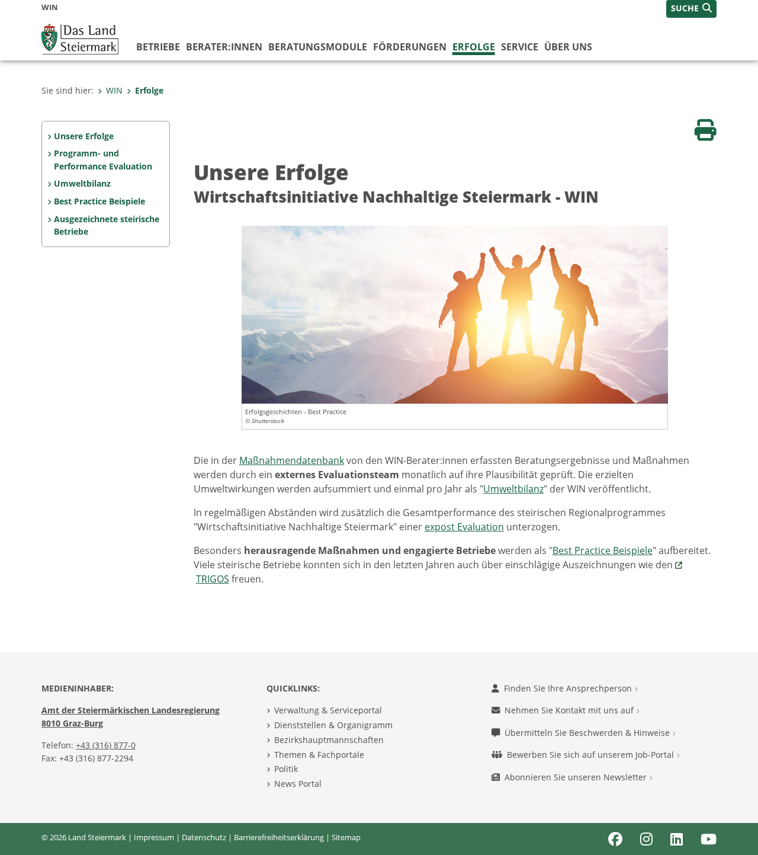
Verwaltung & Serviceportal (328, 710)
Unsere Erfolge (84, 136)
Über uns (568, 46)
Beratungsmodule (317, 46)
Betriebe (158, 46)
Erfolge (473, 46)
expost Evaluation (464, 526)
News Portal (298, 783)
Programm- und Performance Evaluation (103, 160)
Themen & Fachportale (319, 754)
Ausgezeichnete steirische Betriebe (106, 225)
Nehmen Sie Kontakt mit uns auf (570, 710)
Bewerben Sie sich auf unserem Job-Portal (591, 754)
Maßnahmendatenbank (291, 460)
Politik (286, 768)
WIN (114, 90)
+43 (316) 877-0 (106, 745)
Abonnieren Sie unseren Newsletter (577, 777)
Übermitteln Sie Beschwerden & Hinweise (588, 732)
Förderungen (410, 46)
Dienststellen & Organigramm (333, 725)
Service (519, 46)
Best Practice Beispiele (99, 201)
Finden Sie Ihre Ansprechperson (569, 688)
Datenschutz (204, 837)
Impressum (154, 837)
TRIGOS (212, 578)
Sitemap (346, 837)
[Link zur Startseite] (79, 37)
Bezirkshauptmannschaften (329, 739)
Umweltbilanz (82, 183)
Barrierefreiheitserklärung (279, 837)
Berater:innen (224, 46)
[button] (691, 9)
